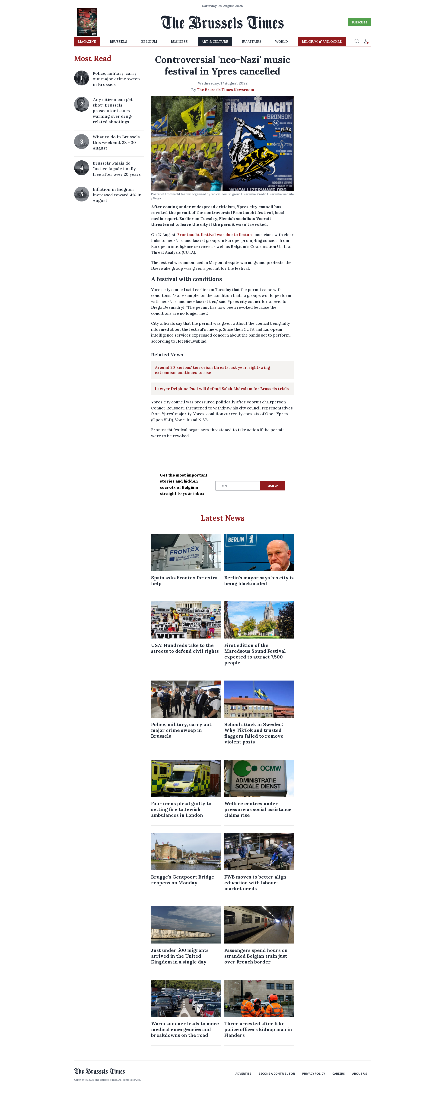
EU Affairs (251, 41)
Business (179, 41)
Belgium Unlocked (322, 41)
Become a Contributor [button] (277, 1073)
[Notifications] (366, 41)
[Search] (357, 41)
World (281, 41)
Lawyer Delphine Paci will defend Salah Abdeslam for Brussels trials (222, 388)
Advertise (243, 1073)
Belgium (149, 41)
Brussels (118, 41)
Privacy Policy (313, 1073)
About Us (359, 1073)
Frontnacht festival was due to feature (215, 234)
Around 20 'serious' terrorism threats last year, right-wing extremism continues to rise (212, 370)
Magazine (87, 41)
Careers (338, 1073)
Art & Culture (215, 41)
